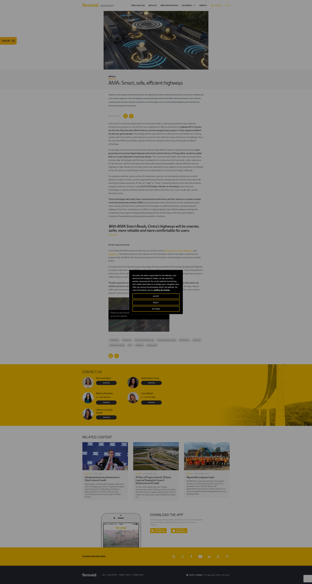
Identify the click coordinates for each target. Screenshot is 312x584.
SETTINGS (156, 309)
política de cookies (162, 290)
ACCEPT (156, 296)
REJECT (156, 302)
